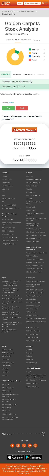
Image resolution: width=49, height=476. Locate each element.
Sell (22, 108)
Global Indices (7, 350)
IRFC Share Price (8, 231)
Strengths (5, 74)
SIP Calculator (31, 312)
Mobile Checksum (32, 383)
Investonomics (31, 362)
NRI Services (31, 192)
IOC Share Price (7, 234)
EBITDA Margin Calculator (35, 289)
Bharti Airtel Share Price (35, 262)
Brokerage (30, 176)
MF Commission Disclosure (36, 235)
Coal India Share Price (34, 265)
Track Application (32, 386)
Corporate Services (33, 195)
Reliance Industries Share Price (11, 224)
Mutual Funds (7, 179)
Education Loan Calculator (36, 321)
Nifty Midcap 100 (8, 362)
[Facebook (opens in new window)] (12, 446)
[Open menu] (46, 3)
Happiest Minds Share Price (36, 253)
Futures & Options (8, 199)
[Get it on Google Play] (33, 457)
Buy (8, 108)
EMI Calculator (31, 299)
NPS (3, 195)
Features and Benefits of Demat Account (11, 308)
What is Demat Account (10, 295)
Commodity (6, 183)
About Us (29, 199)
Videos (29, 356)
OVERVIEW (10, 39)
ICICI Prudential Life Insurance (9, 400)
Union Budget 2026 (9, 205)
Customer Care (31, 186)
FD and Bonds (7, 186)
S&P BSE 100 (6, 356)
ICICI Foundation (8, 388)
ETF (3, 192)
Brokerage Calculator (34, 305)
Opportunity (29, 74)
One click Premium (33, 183)
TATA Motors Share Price (35, 269)
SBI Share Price (7, 219)
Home (4, 11)
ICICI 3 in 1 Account (33, 331)
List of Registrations (33, 238)
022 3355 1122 (24, 148)
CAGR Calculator (32, 315)
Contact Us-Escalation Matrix (34, 203)
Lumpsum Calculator (33, 296)
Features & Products (33, 229)
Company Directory (9, 244)
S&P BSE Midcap (8, 353)
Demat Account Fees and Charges (11, 318)
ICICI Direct (6, 411)
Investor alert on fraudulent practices (36, 219)
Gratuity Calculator (33, 302)
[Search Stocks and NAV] (43, 3)
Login (20, 3)
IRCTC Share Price (8, 228)
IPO (3, 202)
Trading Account (32, 337)
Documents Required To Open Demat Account (11, 313)
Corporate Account (33, 340)
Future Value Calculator (34, 293)
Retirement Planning (33, 179)
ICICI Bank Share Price (34, 272)
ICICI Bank (5, 384)
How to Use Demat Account (12, 298)
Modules (29, 359)
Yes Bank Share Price (9, 237)
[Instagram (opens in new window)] (18, 446)
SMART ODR (30, 210)
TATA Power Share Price (35, 259)
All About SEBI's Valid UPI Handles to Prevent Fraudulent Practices (11, 283)
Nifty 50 (4, 375)
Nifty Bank (5, 372)
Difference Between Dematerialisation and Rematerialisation (10, 290)
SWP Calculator (32, 309)
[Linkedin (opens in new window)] (30, 446)
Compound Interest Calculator (33, 285)
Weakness (17, 74)
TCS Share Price (32, 256)
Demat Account (32, 334)
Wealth (29, 189)
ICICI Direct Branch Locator (36, 232)
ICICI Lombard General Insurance (10, 395)
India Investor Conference (11, 208)
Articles (29, 350)
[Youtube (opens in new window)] (35, 446)
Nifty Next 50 (6, 366)
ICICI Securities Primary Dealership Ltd (10, 418)
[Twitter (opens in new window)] (24, 446)
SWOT (17, 39)
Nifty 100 (5, 369)
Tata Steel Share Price (10, 240)
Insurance (5, 189)
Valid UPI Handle (32, 241)
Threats (41, 74)
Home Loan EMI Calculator (36, 318)
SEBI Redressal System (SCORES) (35, 214)
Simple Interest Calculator (35, 281)
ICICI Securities (7, 391)
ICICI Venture (6, 408)
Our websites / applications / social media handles (36, 376)
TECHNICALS (26, 39)
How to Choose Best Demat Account (12, 303)
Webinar (29, 353)
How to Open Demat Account (9, 330)
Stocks (13, 11)
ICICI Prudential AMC (9, 404)
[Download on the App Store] (15, 457)
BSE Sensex (6, 359)
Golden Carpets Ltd (27, 11)
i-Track (28, 372)
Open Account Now (32, 3)
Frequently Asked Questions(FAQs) (32, 225)
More (36, 40)
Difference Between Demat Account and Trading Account (12, 324)
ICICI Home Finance (9, 414)
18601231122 (24, 143)
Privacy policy (31, 207)
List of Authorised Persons (36, 380)
